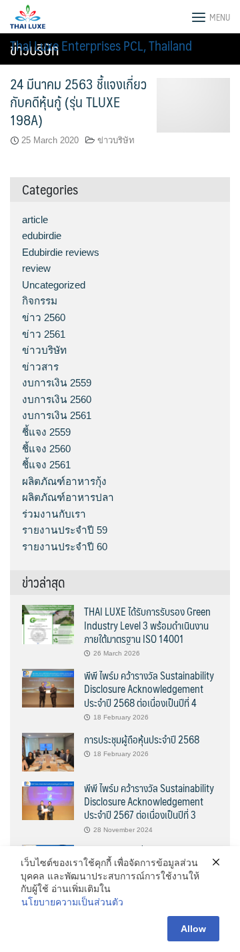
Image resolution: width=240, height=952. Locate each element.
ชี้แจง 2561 (46, 464)
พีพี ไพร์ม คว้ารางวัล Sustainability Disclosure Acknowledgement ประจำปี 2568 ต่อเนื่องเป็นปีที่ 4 (149, 689)
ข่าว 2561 (43, 334)
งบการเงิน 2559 (56, 382)
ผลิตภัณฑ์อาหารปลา (68, 497)
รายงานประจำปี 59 (64, 530)
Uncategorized (53, 284)
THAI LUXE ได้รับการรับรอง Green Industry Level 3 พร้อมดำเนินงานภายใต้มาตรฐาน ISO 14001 (147, 625)
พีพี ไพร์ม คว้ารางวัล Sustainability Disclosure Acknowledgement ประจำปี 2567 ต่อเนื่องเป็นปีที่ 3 (149, 801)
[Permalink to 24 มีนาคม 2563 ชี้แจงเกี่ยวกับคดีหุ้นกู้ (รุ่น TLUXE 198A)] (193, 104)
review (36, 268)
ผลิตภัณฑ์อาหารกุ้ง (64, 481)
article (35, 219)
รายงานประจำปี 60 (64, 546)
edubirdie (41, 235)
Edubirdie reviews (60, 252)
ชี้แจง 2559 (46, 432)
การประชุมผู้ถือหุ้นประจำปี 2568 (141, 739)
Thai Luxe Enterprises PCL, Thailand (101, 45)
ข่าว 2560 (43, 317)
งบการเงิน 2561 (56, 415)
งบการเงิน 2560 (56, 399)
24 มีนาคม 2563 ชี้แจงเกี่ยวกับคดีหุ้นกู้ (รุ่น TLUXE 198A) (78, 101)
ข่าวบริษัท (116, 140)
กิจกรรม (39, 300)
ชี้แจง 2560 (46, 448)
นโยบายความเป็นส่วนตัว (72, 902)
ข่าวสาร (40, 366)
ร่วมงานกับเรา (54, 514)
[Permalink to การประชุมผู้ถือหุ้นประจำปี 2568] (48, 751)
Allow (193, 928)
